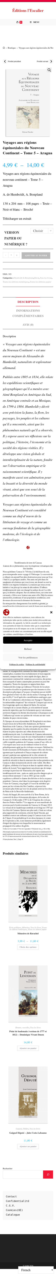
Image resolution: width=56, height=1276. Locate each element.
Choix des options (28, 947)
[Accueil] (4, 47)
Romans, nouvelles (22, 1027)
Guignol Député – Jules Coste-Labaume (28, 1132)
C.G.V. (10, 1205)
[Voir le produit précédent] (5, 61)
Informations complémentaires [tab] (28, 313)
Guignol (19, 1128)
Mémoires (26, 927)
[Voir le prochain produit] (51, 61)
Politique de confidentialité (35, 664)
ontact (12, 1196)
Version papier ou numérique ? (15, 238)
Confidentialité (17, 1201)
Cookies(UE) (14, 1210)
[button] (51, 612)
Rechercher (7, 1168)
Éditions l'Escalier (28, 10)
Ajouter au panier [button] (28, 1048)
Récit (36, 277)
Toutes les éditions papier (40, 281)
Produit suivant (42, 61)
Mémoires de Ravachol (28, 933)
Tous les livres (46, 277)
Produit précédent (14, 61)
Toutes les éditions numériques (16, 281)
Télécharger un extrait (17, 218)
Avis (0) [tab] (28, 324)
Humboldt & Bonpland (23, 277)
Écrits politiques (15, 927)
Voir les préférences (28, 657)
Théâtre (26, 1128)
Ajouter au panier (36, 255)
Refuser (28, 648)
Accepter (28, 640)
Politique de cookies (16, 664)
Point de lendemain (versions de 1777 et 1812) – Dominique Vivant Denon (28, 1033)
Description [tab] (28, 302)
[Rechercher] (48, 1174)
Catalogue (13, 1214)
